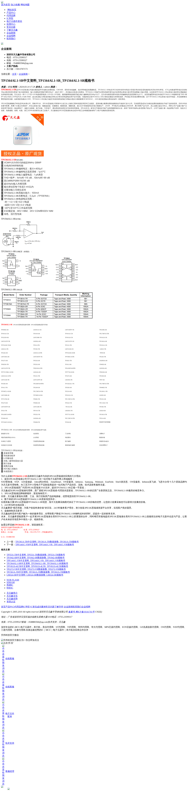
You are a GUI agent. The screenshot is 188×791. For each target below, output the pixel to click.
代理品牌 (18, 607)
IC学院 (26, 607)
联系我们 (77, 607)
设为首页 (5, 4)
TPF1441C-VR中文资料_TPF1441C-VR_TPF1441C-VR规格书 (44, 544)
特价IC (10, 588)
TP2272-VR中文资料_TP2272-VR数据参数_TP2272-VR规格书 (36, 569)
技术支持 (9, 743)
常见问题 (50, 607)
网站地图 (25, 4)
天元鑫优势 (12, 599)
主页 (14, 74)
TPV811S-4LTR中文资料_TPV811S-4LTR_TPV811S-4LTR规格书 (37, 566)
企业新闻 (23, 74)
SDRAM (11, 582)
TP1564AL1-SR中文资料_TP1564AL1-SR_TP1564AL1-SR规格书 (37, 563)
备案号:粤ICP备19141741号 (81, 612)
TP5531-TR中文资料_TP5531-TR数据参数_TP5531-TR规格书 (36, 555)
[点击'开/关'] (7, 643)
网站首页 (11, 10)
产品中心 (10, 607)
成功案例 (41, 607)
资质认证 (11, 601)
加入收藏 (15, 4)
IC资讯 (33, 607)
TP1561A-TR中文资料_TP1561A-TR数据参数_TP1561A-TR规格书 (47, 541)
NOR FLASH (13, 580)
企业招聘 (85, 607)
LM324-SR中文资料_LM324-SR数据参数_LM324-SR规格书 (35, 575)
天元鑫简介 (12, 593)
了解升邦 (59, 607)
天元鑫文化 (12, 596)
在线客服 (9, 658)
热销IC (10, 585)
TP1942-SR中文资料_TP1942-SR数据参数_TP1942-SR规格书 (35, 557)
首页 (3, 607)
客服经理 (9, 771)
